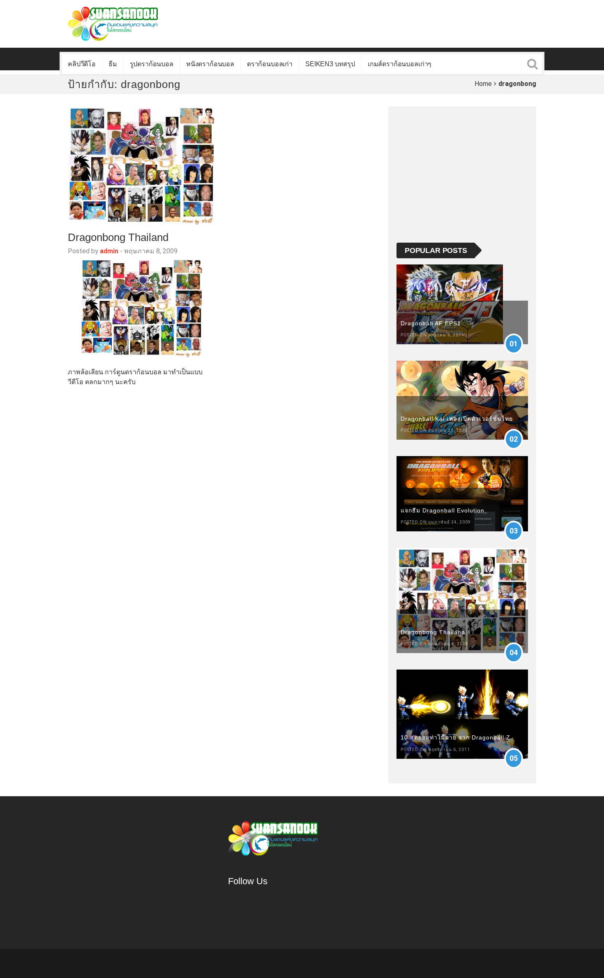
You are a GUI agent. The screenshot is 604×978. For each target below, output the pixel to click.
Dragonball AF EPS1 (431, 323)
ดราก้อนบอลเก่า (270, 63)
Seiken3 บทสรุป (330, 63)
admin (109, 251)
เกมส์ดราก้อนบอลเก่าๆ (399, 63)
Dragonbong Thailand (118, 237)
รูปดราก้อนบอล (151, 63)
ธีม (112, 63)
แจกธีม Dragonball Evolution (442, 510)
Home (483, 84)
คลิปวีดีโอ (82, 63)
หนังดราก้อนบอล (210, 63)
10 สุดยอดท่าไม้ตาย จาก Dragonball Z (455, 737)
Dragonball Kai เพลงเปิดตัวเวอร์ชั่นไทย (457, 418)
